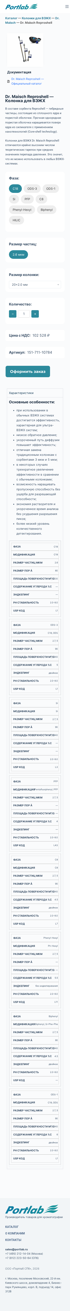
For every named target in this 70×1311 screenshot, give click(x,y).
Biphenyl (47, 210)
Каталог (12, 1227)
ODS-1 (50, 188)
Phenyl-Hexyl (22, 210)
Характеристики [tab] (21, 393)
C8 (41, 199)
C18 (15, 188)
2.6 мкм (18, 254)
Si (14, 199)
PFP (27, 199)
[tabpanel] (35, 783)
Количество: (20, 304)
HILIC (16, 220)
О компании (15, 1233)
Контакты (13, 1240)
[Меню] (67, 6)
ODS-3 (32, 188)
